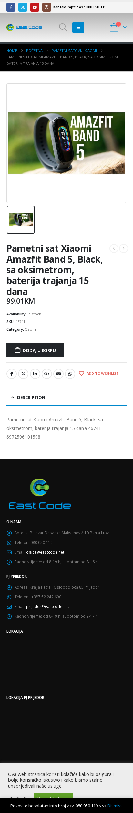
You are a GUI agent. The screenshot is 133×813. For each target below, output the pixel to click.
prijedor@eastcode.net (47, 606)
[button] (63, 27)
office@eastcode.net (45, 552)
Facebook (11, 374)
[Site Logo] (24, 27)
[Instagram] (46, 7)
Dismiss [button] (115, 805)
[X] (22, 7)
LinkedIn (35, 374)
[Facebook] (10, 7)
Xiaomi (31, 329)
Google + (47, 374)
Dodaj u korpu (39, 350)
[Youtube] (34, 7)
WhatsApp (70, 374)
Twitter (23, 374)
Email (58, 374)
